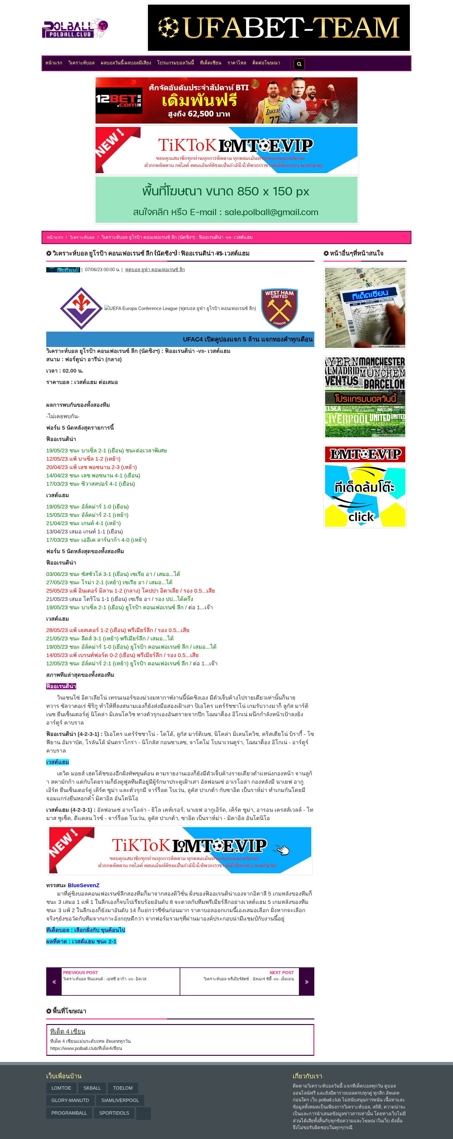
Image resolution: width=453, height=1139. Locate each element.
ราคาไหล (236, 62)
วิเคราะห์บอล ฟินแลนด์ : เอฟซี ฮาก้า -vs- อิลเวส (104, 979)
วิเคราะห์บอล (81, 62)
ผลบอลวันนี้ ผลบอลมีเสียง (126, 62)
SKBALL (92, 1088)
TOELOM (123, 1088)
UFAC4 (193, 339)
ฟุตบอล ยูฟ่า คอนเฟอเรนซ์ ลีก (155, 269)
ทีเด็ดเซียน (210, 62)
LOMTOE (61, 1088)
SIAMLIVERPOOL (120, 1100)
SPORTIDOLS (114, 1113)
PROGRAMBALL (69, 1113)
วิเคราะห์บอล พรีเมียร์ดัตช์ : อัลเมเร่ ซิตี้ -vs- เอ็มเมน (249, 979)
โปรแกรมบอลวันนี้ (175, 62)
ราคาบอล (57, 382)
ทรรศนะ (56, 885)
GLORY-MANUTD (70, 1100)
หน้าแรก (53, 62)
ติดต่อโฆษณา (266, 62)
